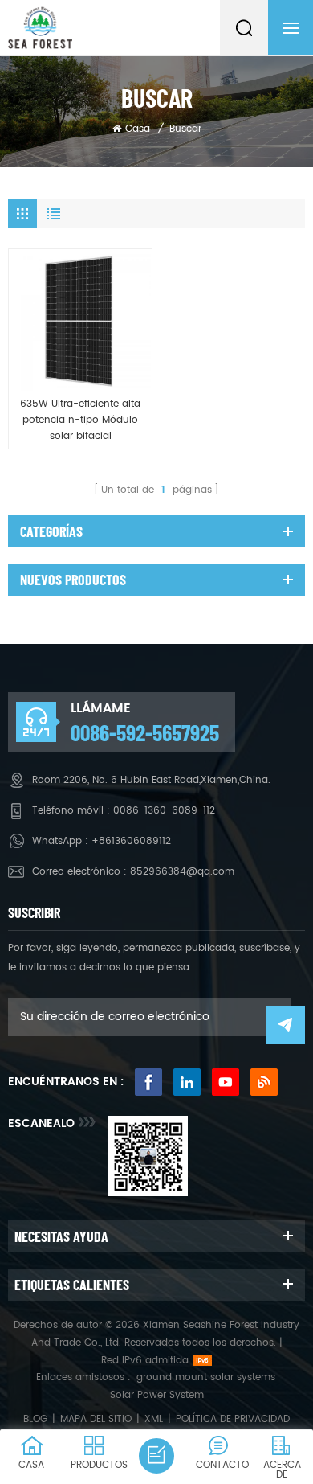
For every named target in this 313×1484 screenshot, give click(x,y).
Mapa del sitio (96, 1419)
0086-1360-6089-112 (164, 810)
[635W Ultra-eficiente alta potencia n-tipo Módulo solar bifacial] (80, 320)
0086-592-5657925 (145, 732)
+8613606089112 (131, 841)
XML (153, 1419)
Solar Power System (157, 1395)
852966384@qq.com (182, 871)
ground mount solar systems (205, 1377)
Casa (137, 129)
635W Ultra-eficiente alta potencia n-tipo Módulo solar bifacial (80, 420)
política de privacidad (233, 1419)
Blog (35, 1419)
